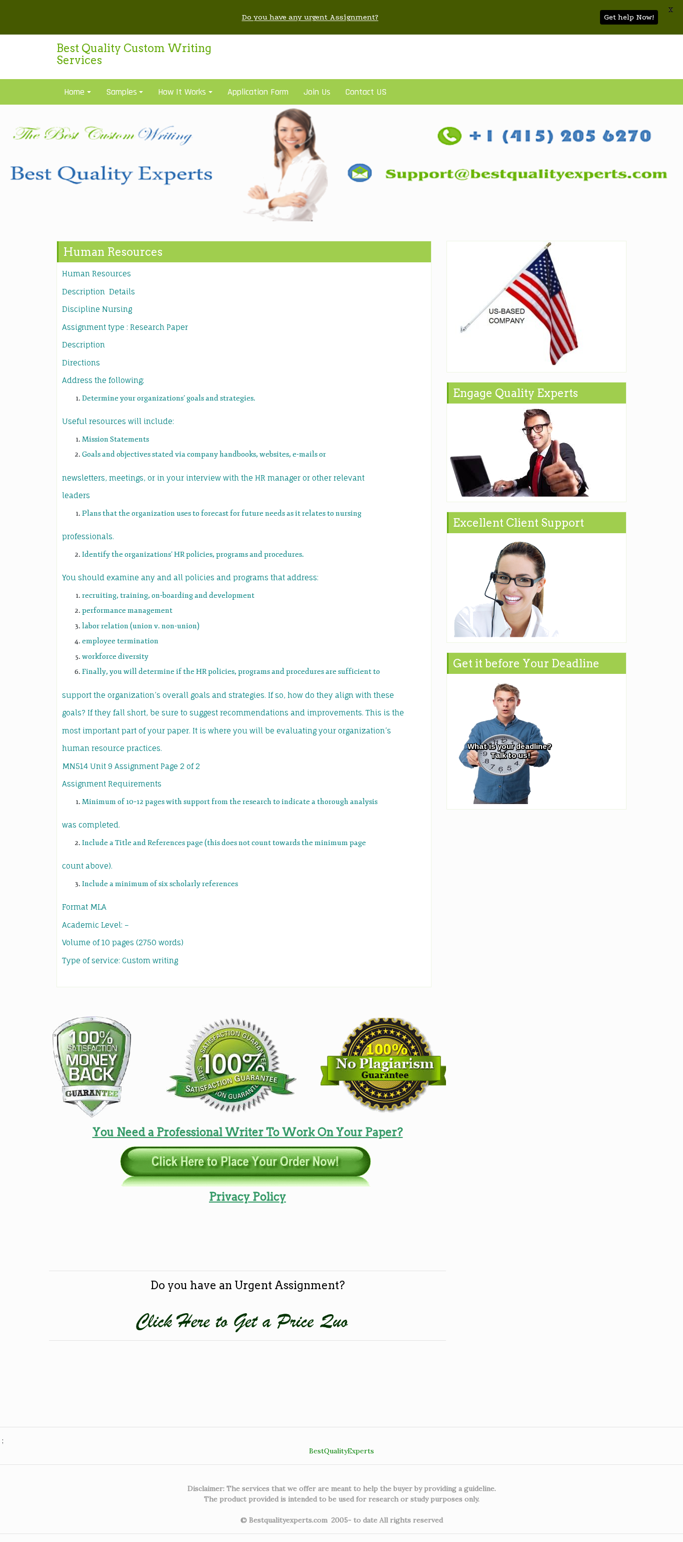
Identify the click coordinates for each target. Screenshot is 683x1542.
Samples (121, 92)
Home (74, 92)
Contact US (366, 92)
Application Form (258, 92)
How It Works (182, 92)
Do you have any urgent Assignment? (310, 17)
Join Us (317, 92)
